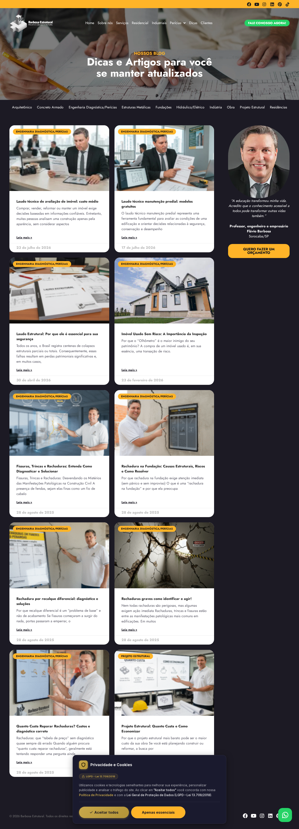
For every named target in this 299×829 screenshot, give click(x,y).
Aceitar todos (106, 812)
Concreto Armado (50, 107)
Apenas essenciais (158, 812)
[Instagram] (264, 4)
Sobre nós (105, 22)
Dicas (193, 22)
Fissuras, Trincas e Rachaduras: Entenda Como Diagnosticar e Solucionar (54, 469)
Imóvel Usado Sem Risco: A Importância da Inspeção (164, 333)
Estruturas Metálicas (136, 107)
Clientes (206, 22)
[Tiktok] (287, 4)
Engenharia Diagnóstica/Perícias (93, 107)
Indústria (216, 107)
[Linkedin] (272, 4)
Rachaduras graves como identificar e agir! (156, 598)
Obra (231, 107)
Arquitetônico (22, 107)
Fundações (163, 107)
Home (89, 22)
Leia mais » (24, 237)
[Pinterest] (280, 4)
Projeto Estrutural (252, 107)
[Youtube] (257, 4)
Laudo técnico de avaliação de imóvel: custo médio (57, 201)
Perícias (175, 22)
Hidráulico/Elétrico (190, 107)
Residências (278, 107)
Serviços (122, 22)
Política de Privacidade (96, 795)
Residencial (140, 22)
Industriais (159, 22)
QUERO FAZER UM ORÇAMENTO (259, 250)
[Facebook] (249, 4)
